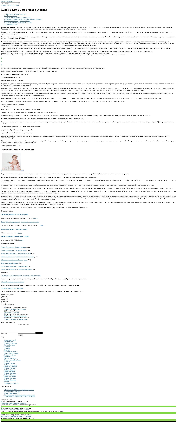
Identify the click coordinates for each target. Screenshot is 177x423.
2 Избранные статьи (10, 16)
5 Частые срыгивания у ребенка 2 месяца (17, 21)
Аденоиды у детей (10, 340)
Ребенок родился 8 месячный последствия (14, 260)
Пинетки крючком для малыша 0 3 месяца (15, 236)
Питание (7, 361)
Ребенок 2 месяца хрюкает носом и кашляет (14, 266)
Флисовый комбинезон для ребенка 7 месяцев (15, 410)
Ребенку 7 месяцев (10, 376)
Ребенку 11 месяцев (10, 366)
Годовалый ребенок (10, 343)
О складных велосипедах (12, 391)
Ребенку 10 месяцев (10, 365)
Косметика (7, 356)
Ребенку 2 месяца (9, 368)
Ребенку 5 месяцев (10, 373)
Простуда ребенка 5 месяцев (10, 263)
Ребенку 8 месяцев (10, 378)
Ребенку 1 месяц (9, 363)
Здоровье (7, 348)
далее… (35, 218)
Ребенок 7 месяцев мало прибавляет (15, 316)
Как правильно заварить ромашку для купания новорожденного (21, 275)
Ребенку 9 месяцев (10, 380)
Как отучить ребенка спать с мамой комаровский (16, 269)
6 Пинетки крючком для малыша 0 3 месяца (18, 22)
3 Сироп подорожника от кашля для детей (17, 17)
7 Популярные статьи (11, 24)
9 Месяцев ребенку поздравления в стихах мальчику (17, 257)
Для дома (7, 346)
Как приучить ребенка (11, 353)
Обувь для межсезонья (11, 393)
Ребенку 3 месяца (9, 370)
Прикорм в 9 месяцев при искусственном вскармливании (20, 222)
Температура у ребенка (11, 383)
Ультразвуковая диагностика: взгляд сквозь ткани (19, 395)
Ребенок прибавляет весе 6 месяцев (12, 288)
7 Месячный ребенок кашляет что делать (13, 403)
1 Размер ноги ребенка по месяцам (15, 14)
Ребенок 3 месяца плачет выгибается (12, 282)
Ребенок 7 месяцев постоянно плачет (16, 319)
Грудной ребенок (9, 345)
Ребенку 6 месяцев (10, 375)
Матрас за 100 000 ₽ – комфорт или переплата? (19, 390)
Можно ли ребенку (10, 358)
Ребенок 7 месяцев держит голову (15, 309)
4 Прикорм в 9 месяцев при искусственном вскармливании (23, 19)
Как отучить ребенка (11, 351)
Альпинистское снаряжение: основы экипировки (19, 396)
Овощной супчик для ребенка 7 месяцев (13, 247)
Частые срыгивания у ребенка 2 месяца (14, 229)
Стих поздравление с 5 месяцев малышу (13, 250)
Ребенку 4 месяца (9, 371)
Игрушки (7, 350)
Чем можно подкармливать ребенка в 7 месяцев (16, 416)
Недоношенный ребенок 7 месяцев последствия (16, 253)
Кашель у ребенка (10, 355)
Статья (6, 381)
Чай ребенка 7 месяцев (11, 312)
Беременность (8, 341)
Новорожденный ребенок (12, 360)
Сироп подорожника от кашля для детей (14, 214)
